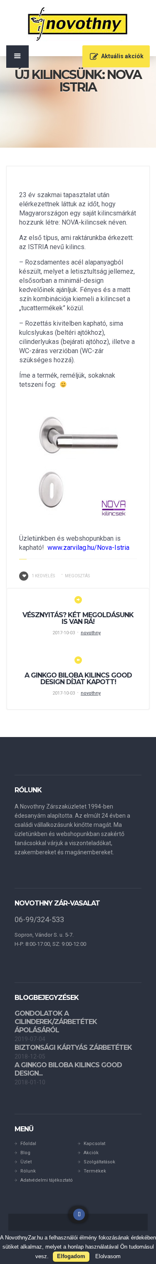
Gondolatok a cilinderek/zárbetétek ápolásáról (56, 1021)
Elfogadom (71, 1256)
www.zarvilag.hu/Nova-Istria (88, 548)
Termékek (95, 1171)
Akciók (91, 1152)
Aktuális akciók (122, 56)
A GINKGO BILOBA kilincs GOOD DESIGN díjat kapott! (78, 678)
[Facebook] (79, 1214)
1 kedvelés (43, 576)
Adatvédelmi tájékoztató (46, 1180)
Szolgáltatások (99, 1162)
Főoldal (28, 1143)
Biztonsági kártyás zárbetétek (73, 1047)
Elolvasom (108, 1256)
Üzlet (26, 1162)
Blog (25, 1152)
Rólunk (28, 1171)
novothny (91, 633)
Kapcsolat (94, 1143)
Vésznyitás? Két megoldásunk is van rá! (78, 618)
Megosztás (77, 576)
